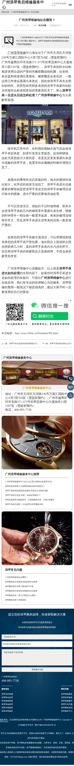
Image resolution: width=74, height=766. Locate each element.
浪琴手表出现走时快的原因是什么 (23, 343)
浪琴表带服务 (7, 711)
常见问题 (35, 12)
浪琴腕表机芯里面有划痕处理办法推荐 (21, 582)
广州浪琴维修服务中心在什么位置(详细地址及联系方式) (28, 482)
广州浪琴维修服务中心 (20, 12)
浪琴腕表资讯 (66, 708)
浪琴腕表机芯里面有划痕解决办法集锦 (21, 591)
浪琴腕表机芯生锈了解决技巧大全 (19, 586)
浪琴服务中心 (66, 711)
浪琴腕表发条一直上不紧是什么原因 (20, 595)
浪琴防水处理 (7, 697)
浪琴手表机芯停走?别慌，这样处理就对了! (23, 495)
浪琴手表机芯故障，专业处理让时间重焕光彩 (24, 504)
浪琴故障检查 (7, 701)
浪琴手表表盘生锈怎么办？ (61, 343)
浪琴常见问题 (66, 704)
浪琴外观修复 (7, 708)
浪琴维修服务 (66, 694)
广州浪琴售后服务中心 (59, 4)
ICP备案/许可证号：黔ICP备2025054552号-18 (37, 725)
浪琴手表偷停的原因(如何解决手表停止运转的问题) (26, 491)
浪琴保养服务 (66, 697)
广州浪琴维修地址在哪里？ (16, 577)
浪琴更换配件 (66, 701)
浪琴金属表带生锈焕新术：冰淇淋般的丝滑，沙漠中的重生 (29, 500)
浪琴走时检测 (7, 694)
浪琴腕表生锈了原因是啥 (15, 600)
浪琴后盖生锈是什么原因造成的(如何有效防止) (24, 486)
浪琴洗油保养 (7, 704)
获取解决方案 (37, 669)
